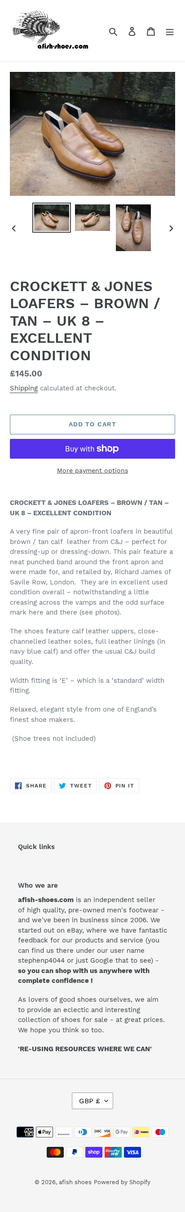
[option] (51, 217)
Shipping (24, 388)
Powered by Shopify (122, 1182)
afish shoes (75, 1182)
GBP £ (89, 1101)
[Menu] (169, 31)
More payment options (92, 470)
